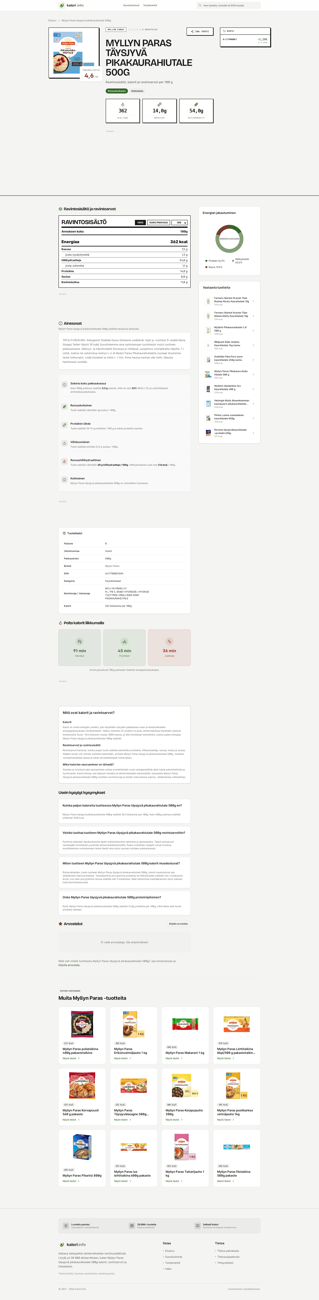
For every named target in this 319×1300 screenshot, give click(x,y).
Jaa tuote (202, 31)
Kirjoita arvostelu (178, 923)
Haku (168, 1268)
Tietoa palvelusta (228, 1250)
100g (140, 222)
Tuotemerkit (150, 5)
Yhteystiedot (225, 1262)
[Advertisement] (159, 157)
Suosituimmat (131, 5)
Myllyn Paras (112, 566)
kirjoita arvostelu (69, 965)
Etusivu (52, 20)
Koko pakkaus (159, 222)
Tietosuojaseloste (228, 1256)
